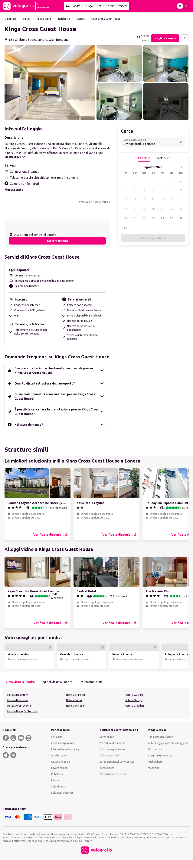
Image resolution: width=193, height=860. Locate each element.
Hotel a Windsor (75, 705)
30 (180, 218)
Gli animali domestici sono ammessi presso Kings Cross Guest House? (55, 396)
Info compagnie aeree (112, 749)
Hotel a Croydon (134, 705)
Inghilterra (64, 18)
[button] (50, 82)
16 (180, 199)
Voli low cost (155, 749)
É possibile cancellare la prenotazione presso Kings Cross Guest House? (57, 412)
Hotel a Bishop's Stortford (22, 711)
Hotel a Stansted (76, 694)
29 (171, 218)
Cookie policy (59, 755)
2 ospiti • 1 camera (116, 6)
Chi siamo (56, 736)
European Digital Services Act (117, 761)
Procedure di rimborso (112, 743)
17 (125, 208)
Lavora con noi (59, 767)
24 (125, 218)
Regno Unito (44, 18)
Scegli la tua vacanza (160, 755)
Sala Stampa (58, 786)
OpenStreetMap (101, 202)
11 (134, 199)
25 (134, 218)
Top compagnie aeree (160, 736)
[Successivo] (180, 167)
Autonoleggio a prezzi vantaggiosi (168, 743)
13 (153, 199)
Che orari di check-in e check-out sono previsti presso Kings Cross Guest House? (54, 370)
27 (153, 218)
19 (144, 208)
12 (144, 199)
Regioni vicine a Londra (56, 682)
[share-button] (185, 38)
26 (144, 218)
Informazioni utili (109, 755)
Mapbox (85, 202)
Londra (76, 6)
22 (171, 208)
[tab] (20, 682)
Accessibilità (107, 767)
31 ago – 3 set (93, 6)
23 (180, 208)
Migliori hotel (155, 761)
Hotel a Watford (134, 694)
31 (125, 227)
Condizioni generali (62, 743)
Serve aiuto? (107, 736)
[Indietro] (125, 167)
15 (171, 199)
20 (153, 208)
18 (134, 208)
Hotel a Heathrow (17, 694)
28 (162, 218)
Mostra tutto (14, 189)
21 (162, 208)
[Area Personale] (182, 6)
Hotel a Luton (74, 700)
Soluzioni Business (62, 792)
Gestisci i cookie (60, 761)
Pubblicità (57, 774)
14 (162, 199)
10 (125, 199)
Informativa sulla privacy (65, 749)
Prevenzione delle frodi (113, 774)
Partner (55, 780)
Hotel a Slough (133, 700)
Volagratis (11, 18)
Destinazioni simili (90, 682)
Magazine (153, 767)
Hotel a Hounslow (17, 700)
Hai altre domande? (29, 424)
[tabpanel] (96, 703)
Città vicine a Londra (20, 682)
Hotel (26, 18)
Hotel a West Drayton (19, 705)
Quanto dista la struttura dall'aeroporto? (45, 383)
